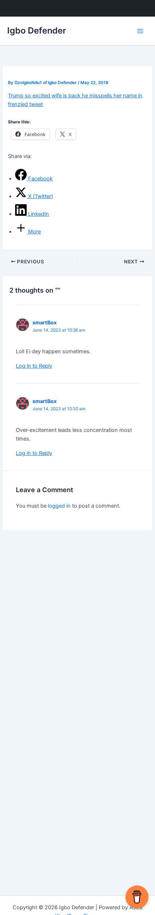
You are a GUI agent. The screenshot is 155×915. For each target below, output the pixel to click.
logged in (59, 506)
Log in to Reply (34, 366)
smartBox (44, 322)
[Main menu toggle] (140, 31)
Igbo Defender (36, 30)
